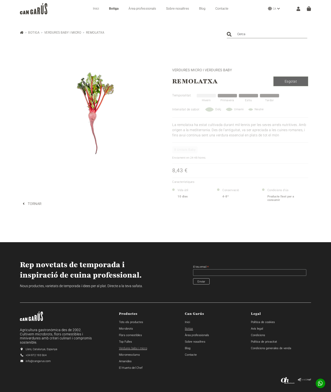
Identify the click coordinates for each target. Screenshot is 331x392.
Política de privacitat (264, 341)
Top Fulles (125, 341)
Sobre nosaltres (195, 341)
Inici (187, 322)
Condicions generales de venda (271, 348)
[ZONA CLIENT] (296, 8)
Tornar (35, 204)
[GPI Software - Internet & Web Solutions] (304, 379)
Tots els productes (131, 322)
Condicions (258, 335)
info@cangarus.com (38, 361)
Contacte (191, 354)
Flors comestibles (130, 335)
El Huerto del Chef (131, 368)
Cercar (229, 34)
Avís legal (257, 328)
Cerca (241, 34)
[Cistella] (309, 8)
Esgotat (291, 81)
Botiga (33, 32)
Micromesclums (129, 354)
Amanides (125, 361)
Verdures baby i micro (62, 32)
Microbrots (126, 328)
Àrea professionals (197, 335)
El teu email (201, 267)
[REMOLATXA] (92, 114)
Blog (187, 348)
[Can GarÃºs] (33, 8)
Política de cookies (263, 322)
